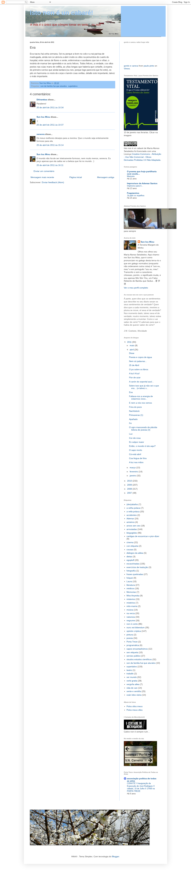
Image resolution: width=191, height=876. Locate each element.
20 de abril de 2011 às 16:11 (50, 165)
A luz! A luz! (134, 373)
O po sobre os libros (138, 369)
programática (133, 645)
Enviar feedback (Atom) (53, 182)
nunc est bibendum (136, 627)
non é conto (132, 624)
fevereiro (134, 471)
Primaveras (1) (136, 415)
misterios (131, 599)
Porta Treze (132, 641)
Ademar (130, 518)
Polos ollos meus (135, 706)
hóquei (130, 578)
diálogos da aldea (135, 553)
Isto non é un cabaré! (61, 12)
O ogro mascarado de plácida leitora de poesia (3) (143, 428)
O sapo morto (135, 450)
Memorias (131, 592)
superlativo (72, 86)
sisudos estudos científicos (139, 659)
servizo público (134, 656)
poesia (130, 638)
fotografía (131, 570)
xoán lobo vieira (134, 695)
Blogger (115, 856)
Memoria (130, 176)
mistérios (131, 603)
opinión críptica (134, 631)
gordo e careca (131, 66)
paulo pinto (149, 66)
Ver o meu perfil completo (136, 288)
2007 (130, 493)
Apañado (133, 419)
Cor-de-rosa (135, 438)
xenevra (41, 134)
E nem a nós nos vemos (140, 403)
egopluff (130, 560)
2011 (129, 342)
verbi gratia (132, 681)
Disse (131, 353)
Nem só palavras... (138, 361)
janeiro (133, 475)
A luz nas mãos (136, 462)
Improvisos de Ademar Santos (142, 183)
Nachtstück (134, 411)
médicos (130, 588)
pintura (130, 634)
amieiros (131, 522)
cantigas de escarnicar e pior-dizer (143, 536)
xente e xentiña (134, 691)
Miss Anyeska (133, 595)
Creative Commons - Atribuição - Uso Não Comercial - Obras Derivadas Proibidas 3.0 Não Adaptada (142, 157)
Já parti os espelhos (135, 195)
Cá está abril (135, 454)
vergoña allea (133, 684)
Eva (131, 392)
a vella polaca (133, 511)
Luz (131, 434)
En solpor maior (136, 442)
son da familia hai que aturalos (53, 86)
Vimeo (127, 68)
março (133, 467)
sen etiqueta (132, 652)
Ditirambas (42, 99)
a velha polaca (133, 508)
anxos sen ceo (133, 525)
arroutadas (132, 529)
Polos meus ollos (135, 710)
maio (132, 345)
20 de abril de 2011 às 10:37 (50, 125)
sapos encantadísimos (137, 649)
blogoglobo (132, 533)
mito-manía (132, 606)
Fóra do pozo (135, 407)
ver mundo (132, 677)
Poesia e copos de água (140, 357)
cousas (130, 549)
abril (132, 349)
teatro (129, 670)
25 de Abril (134, 365)
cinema (130, 542)
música (130, 610)
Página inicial (75, 177)
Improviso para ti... (135, 186)
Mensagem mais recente (42, 177)
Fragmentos (133, 193)
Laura (129, 581)
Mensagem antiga (105, 177)
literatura (131, 585)
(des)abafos (132, 504)
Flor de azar (135, 377)
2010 (130, 481)
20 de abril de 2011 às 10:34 (50, 107)
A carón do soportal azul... (141, 381)
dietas (129, 556)
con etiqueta (132, 546)
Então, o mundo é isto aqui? (142, 446)
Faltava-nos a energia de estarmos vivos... (141, 397)
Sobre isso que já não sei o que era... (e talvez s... (144, 386)
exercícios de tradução (137, 567)
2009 (130, 485)
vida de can (132, 688)
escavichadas (133, 563)
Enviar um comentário (44, 171)
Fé (130, 423)
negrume (131, 620)
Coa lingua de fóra (138, 458)
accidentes (132, 515)
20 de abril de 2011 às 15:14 (50, 145)
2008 (130, 489)
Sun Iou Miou (43, 117)
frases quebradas (135, 574)
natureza (131, 617)
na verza (131, 613)
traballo (130, 673)
